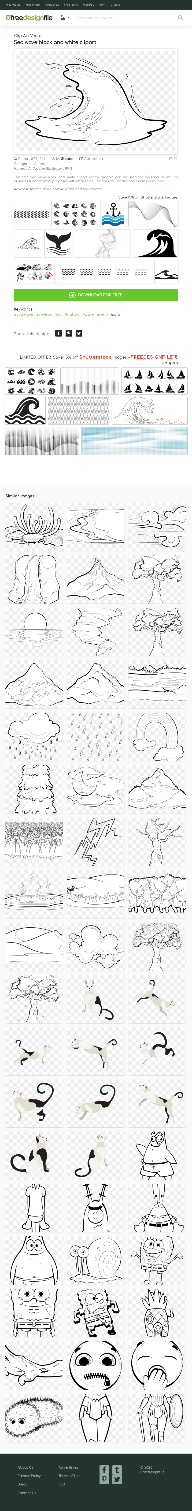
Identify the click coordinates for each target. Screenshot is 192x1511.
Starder (67, 159)
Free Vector (13, 5)
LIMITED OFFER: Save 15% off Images (73, 357)
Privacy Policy (29, 1476)
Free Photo (33, 5)
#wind (102, 314)
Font (102, 5)
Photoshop (52, 5)
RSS (62, 1484)
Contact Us (27, 1493)
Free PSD (89, 5)
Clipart (115, 5)
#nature (72, 314)
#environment (49, 314)
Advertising (68, 1467)
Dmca (22, 1484)
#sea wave (23, 314)
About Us (25, 1467)
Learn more (155, 181)
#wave (88, 314)
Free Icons (71, 5)
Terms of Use (69, 1476)
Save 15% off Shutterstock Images (148, 197)
